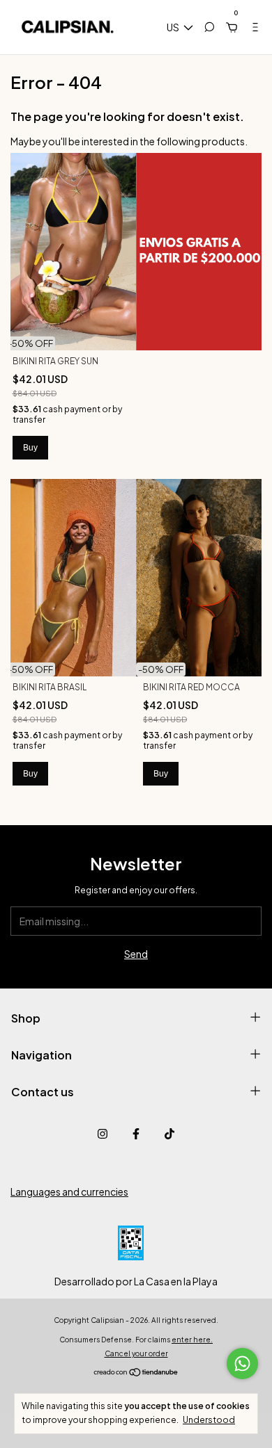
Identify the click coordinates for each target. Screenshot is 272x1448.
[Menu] (250, 27)
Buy (30, 448)
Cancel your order (136, 1353)
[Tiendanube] (136, 1373)
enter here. (192, 1339)
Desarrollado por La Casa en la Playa (136, 1281)
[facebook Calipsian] (136, 1133)
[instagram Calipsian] (102, 1133)
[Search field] (209, 27)
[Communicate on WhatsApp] (242, 1363)
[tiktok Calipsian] (169, 1133)
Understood (209, 1420)
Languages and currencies (69, 1191)
